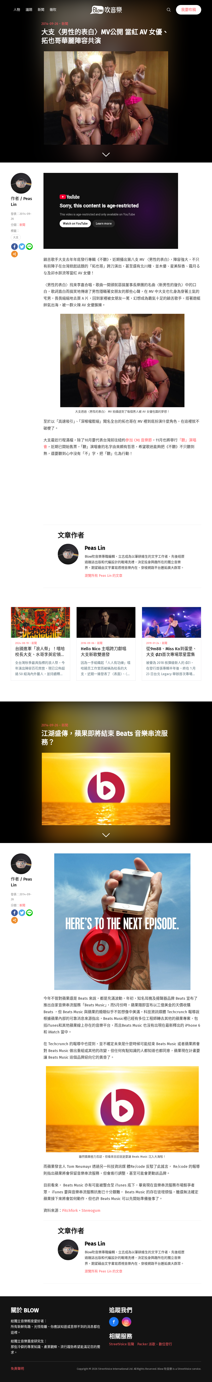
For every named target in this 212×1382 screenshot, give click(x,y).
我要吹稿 (188, 9)
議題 (29, 10)
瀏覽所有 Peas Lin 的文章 (103, 576)
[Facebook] (14, 246)
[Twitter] (22, 246)
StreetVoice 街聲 (121, 1344)
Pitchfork (70, 1210)
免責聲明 (17, 1369)
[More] (14, 254)
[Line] (29, 246)
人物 (16, 10)
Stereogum (91, 1210)
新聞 (41, 10)
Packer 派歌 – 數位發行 (154, 1344)
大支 (15, 237)
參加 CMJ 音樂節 (138, 440)
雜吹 (53, 10)
